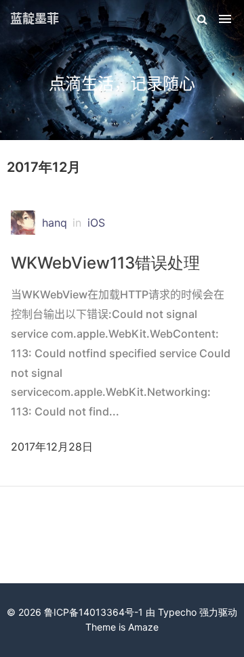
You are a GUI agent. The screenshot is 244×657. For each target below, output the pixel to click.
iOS (96, 222)
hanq (54, 222)
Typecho (177, 612)
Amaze (143, 627)
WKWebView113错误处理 (105, 263)
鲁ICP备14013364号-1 (93, 612)
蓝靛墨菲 (34, 19)
